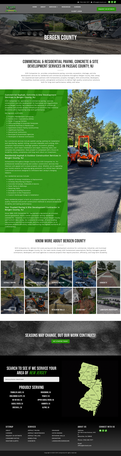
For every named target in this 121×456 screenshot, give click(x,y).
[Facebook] (109, 2)
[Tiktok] (115, 2)
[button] (60, 341)
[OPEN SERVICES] (57, 7)
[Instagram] (112, 2)
